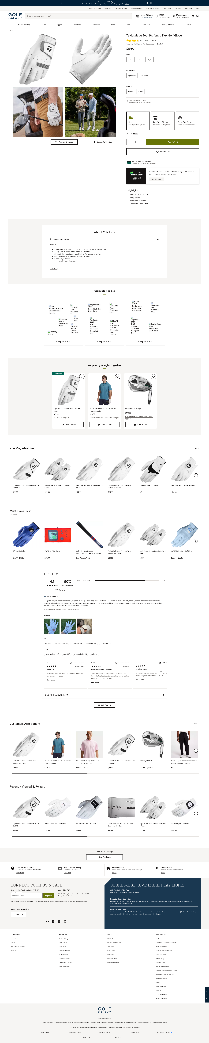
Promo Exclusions (161, 979)
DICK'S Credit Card (161, 947)
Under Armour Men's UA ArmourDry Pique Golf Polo (103, 410)
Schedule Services (121, 8)
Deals (189, 24)
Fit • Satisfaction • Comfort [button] (153, 44)
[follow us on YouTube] (47, 922)
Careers (13, 943)
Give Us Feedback (161, 999)
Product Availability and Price (165, 975)
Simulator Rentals (64, 951)
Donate (163, 873)
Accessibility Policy (74, 1033)
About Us (13, 939)
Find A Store (111, 951)
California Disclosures (89, 1038)
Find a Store (167, 8)
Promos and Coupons (114, 943)
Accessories (145, 24)
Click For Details (67, 896)
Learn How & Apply (155, 914)
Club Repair (62, 947)
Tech (128, 24)
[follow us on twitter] (53, 922)
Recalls (158, 983)
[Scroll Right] (161, 673)
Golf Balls (96, 24)
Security (158, 991)
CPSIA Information (161, 995)
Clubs (44, 24)
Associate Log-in (104, 1033)
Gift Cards (178, 8)
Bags (113, 24)
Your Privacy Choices (163, 1033)
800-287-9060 (127, 1027)
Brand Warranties (161, 987)
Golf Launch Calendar (153, 8)
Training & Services (168, 24)
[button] (64, 142)
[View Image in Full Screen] (38, 59)
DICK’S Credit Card (95, 8)
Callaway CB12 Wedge (133, 408)
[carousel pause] (150, 3)
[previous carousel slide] (61, 3)
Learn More (20, 873)
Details (114, 873)
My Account (159, 939)
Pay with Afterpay (113, 963)
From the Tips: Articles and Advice (166, 971)
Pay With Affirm (112, 959)
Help (197, 8)
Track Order (189, 8)
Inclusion (13, 951)
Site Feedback (119, 1038)
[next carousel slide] (147, 3)
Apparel (60, 24)
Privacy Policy (134, 1033)
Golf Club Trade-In (64, 967)
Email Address (17, 893)
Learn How (153, 163)
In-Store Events (63, 955)
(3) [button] (155, 40)
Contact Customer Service (164, 951)
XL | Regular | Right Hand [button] (62, 418)
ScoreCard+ (108, 8)
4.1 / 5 (163, 581)
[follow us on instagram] (64, 922)
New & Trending (24, 24)
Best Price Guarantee (162, 967)
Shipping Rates (160, 963)
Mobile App (111, 939)
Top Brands (110, 947)
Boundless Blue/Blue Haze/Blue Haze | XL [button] (104, 418)
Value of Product (83, 581)
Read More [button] (53, 268)
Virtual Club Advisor (65, 963)
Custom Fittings (64, 939)
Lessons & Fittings (136, 8)
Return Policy (160, 959)
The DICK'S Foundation (18, 947)
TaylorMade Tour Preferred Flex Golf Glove (67, 410)
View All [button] (196, 448)
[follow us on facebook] (59, 922)
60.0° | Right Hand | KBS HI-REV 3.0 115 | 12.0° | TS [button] (139, 417)
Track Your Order (161, 955)
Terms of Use (45, 1033)
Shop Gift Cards (134, 893)
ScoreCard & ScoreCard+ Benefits (166, 943)
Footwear (77, 24)
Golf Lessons (63, 943)
